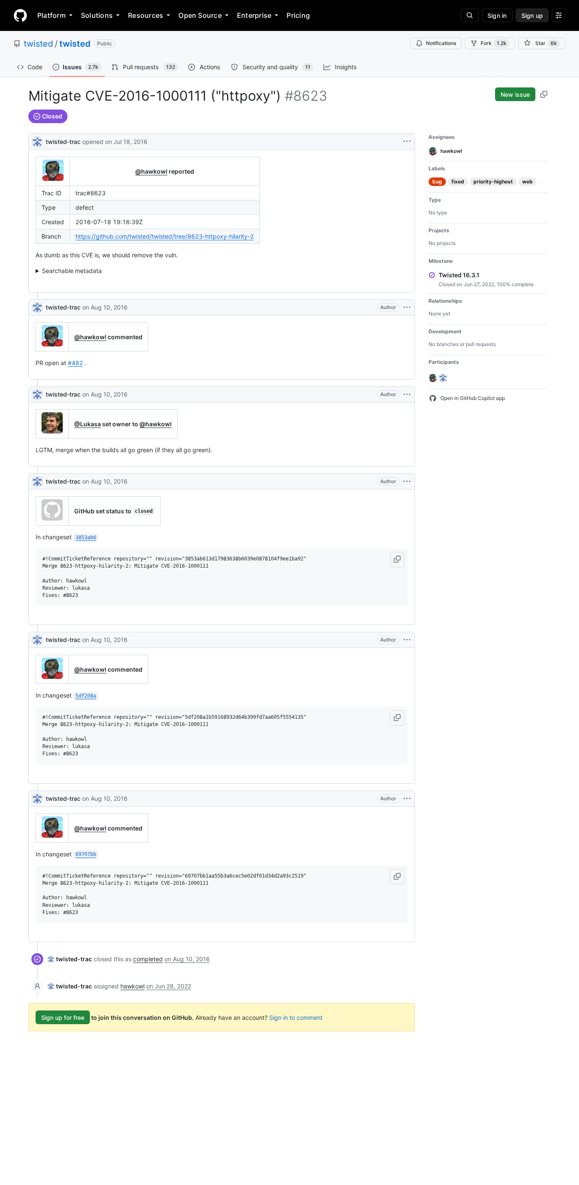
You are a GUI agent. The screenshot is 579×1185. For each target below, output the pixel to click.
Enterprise (254, 15)
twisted (38, 44)
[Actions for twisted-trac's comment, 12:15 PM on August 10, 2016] (407, 394)
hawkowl (132, 986)
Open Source (200, 15)
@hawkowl (151, 171)
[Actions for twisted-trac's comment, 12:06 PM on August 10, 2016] (407, 307)
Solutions (97, 15)
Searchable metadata (72, 270)
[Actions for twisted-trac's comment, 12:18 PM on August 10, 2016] (407, 481)
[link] (69, 958)
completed (148, 959)
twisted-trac (63, 141)
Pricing (298, 15)
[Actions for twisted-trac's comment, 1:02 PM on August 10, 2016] (407, 799)
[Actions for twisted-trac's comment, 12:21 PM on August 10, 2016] (407, 640)
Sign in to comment (296, 1017)
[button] (397, 559)
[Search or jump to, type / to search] (470, 15)
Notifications (441, 43)
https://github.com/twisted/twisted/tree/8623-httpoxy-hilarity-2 (164, 236)
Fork (494, 43)
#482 (75, 362)
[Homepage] (20, 15)
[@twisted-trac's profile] (37, 140)
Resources (145, 15)
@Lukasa (87, 424)
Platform (51, 15)
